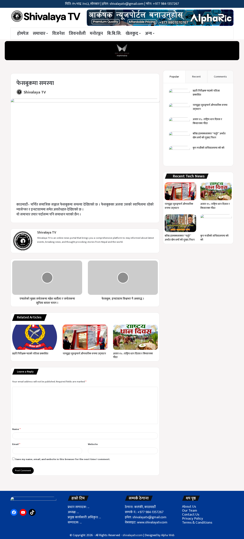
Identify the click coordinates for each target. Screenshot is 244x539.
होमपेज (22, 33)
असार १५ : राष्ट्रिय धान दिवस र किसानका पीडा (133, 355)
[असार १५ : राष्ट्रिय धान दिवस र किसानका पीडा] (135, 337)
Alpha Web (167, 535)
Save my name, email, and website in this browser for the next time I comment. (62, 459)
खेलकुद (132, 33)
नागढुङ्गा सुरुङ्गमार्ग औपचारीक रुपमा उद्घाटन (84, 353)
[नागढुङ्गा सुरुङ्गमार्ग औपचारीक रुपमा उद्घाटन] (85, 337)
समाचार (39, 33)
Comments (220, 76)
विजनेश (58, 33)
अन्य (148, 33)
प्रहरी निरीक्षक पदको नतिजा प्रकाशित (30, 353)
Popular (174, 76)
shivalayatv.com (133, 535)
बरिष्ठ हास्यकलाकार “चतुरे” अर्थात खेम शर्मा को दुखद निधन (209, 135)
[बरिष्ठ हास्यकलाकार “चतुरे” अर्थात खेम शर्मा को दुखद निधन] (179, 139)
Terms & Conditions (197, 522)
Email (16, 444)
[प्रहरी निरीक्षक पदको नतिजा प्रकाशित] (34, 337)
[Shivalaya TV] (45, 17)
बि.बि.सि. (114, 33)
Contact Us (190, 514)
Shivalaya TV (35, 92)
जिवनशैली (77, 33)
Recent (196, 76)
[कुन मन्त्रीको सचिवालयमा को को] (179, 153)
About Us (189, 506)
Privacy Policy (192, 518)
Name (16, 429)
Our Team (189, 510)
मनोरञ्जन (96, 33)
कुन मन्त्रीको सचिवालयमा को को (208, 148)
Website (93, 444)
